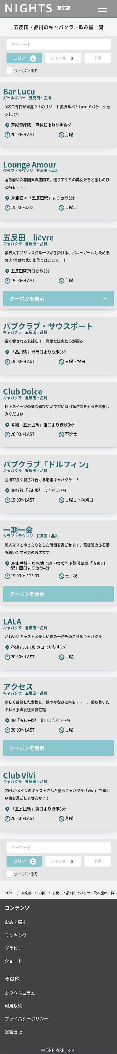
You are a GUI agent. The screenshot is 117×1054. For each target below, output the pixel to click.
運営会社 (13, 1031)
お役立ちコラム (20, 993)
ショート (13, 960)
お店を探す (16, 922)
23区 (42, 893)
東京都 (26, 893)
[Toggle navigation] (102, 9)
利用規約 (13, 1005)
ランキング (16, 935)
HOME (9, 893)
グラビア (13, 948)
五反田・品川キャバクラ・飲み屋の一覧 (83, 893)
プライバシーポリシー (26, 1018)
